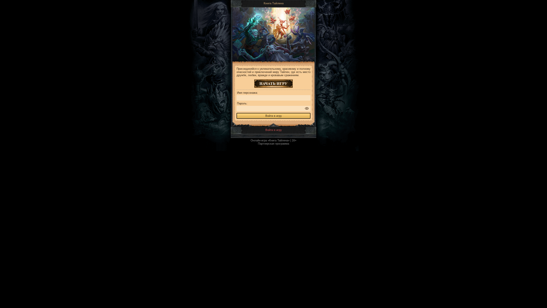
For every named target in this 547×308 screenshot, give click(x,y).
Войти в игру (273, 130)
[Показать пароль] (307, 108)
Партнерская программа (273, 143)
